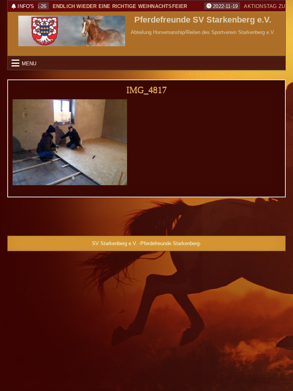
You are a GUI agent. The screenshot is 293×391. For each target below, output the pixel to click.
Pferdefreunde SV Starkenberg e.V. (202, 20)
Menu (29, 63)
